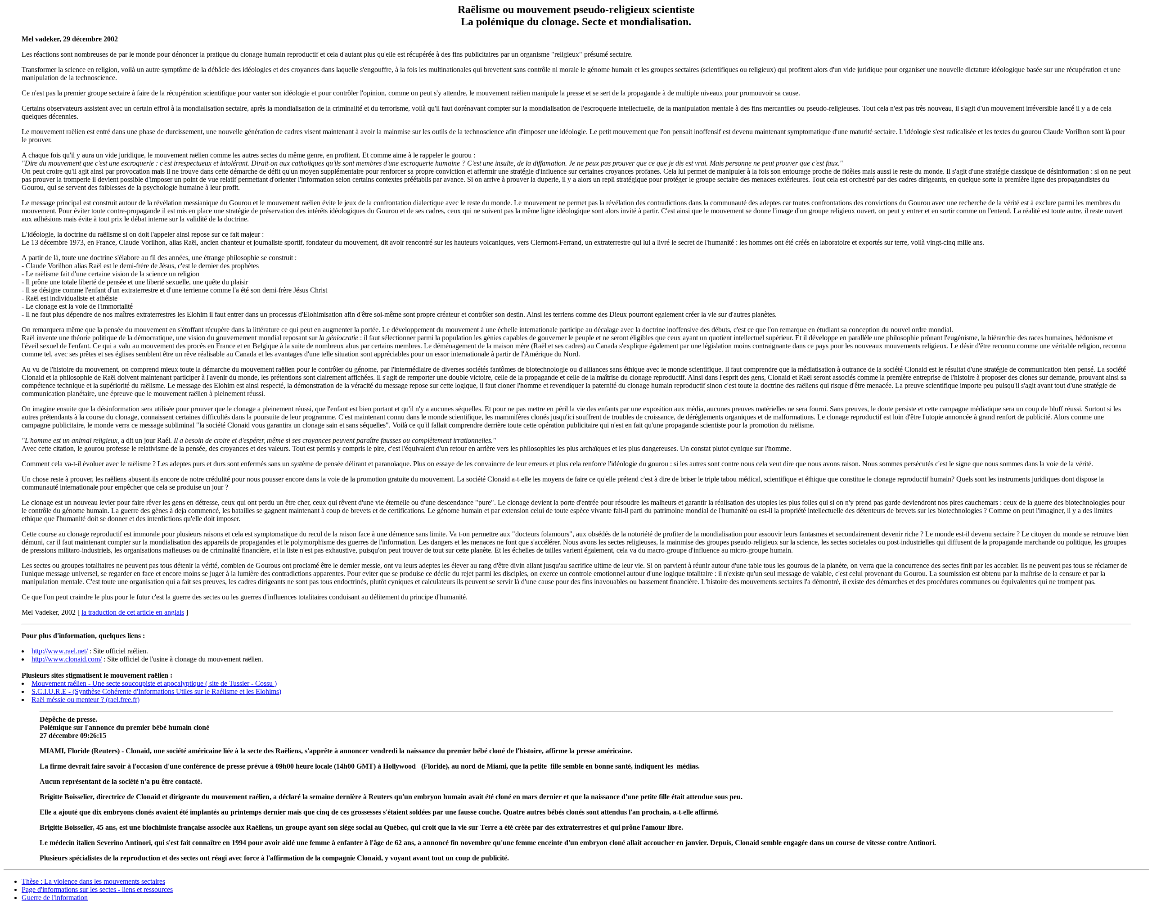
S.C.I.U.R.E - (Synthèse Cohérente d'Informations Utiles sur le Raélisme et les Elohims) (156, 691)
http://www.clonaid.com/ (67, 659)
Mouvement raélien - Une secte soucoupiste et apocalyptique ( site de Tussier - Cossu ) (154, 683)
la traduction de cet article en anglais (132, 612)
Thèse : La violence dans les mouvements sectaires (93, 881)
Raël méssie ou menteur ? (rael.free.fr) (86, 699)
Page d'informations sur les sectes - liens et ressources (97, 889)
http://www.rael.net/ (60, 651)
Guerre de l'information (55, 897)
